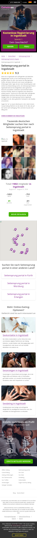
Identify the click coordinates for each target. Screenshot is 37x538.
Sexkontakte (22, 480)
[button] (25, 253)
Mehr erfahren (18, 214)
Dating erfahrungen (7, 475)
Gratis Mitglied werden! (19, 461)
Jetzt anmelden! (15, 2)
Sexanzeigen (5, 482)
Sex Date (21, 475)
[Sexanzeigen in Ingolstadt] (18, 360)
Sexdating (21, 477)
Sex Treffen (5, 480)
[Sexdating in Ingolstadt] (18, 393)
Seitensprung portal (24, 470)
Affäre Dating (6, 470)
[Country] (30, 2)
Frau (26, 46)
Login (25, 2)
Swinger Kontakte (7, 485)
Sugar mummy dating (25, 482)
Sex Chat (21, 472)
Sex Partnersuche (7, 477)
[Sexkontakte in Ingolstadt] (18, 324)
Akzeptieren (19, 535)
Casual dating (6, 472)
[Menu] (35, 2)
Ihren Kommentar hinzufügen (13, 116)
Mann (10, 46)
